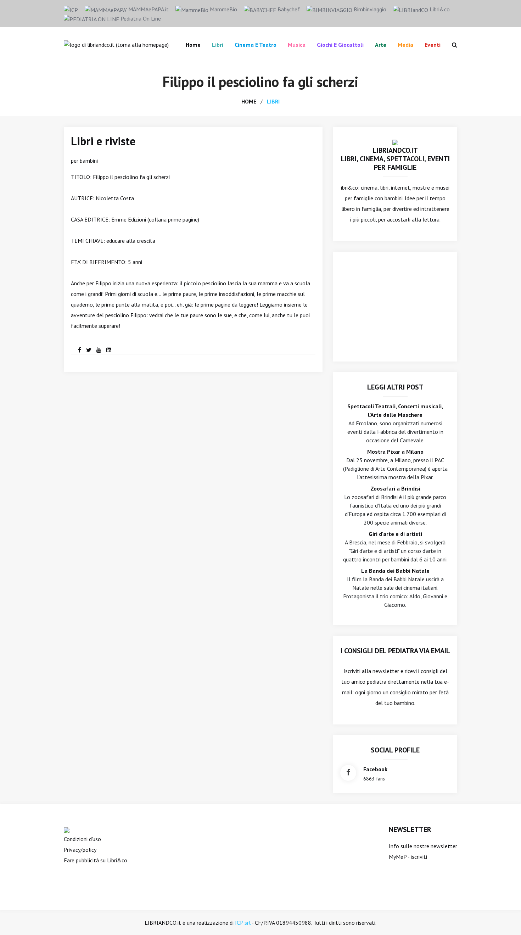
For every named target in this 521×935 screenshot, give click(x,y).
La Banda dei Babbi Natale (395, 570)
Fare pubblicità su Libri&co (95, 860)
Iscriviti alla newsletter (371, 670)
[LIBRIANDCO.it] (395, 141)
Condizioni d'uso (82, 838)
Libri (217, 44)
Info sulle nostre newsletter (423, 846)
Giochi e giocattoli (340, 44)
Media (405, 44)
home (248, 101)
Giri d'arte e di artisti (395, 533)
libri (273, 101)
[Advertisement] (395, 306)
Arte (380, 44)
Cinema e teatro (255, 44)
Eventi (433, 44)
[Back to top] (504, 918)
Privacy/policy (80, 849)
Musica (297, 44)
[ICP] (71, 9)
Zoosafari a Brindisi (395, 488)
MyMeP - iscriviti (408, 856)
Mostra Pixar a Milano (395, 451)
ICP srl (243, 922)
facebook (375, 769)
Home (193, 44)
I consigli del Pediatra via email (395, 650)
